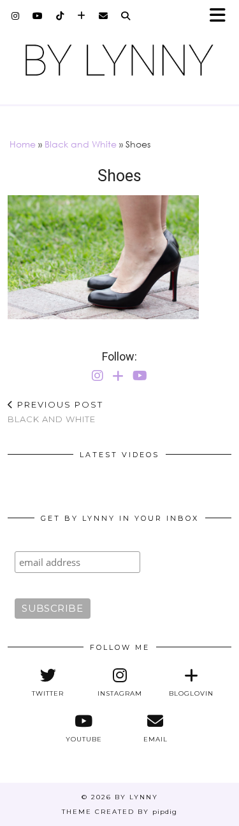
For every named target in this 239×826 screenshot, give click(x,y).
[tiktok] (60, 16)
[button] (221, 16)
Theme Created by (119, 812)
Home (23, 144)
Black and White (81, 144)
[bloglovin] (81, 16)
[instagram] (15, 16)
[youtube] (38, 16)
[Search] (126, 16)
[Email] (103, 16)
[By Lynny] (119, 60)
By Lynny (136, 797)
